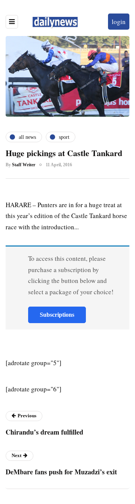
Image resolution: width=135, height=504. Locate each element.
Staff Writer (23, 164)
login (119, 21)
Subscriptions (57, 314)
